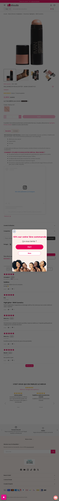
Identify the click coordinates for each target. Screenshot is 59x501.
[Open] (3, 497)
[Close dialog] (14, 231)
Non (29, 253)
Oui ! (30, 247)
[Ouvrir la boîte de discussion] (55, 498)
